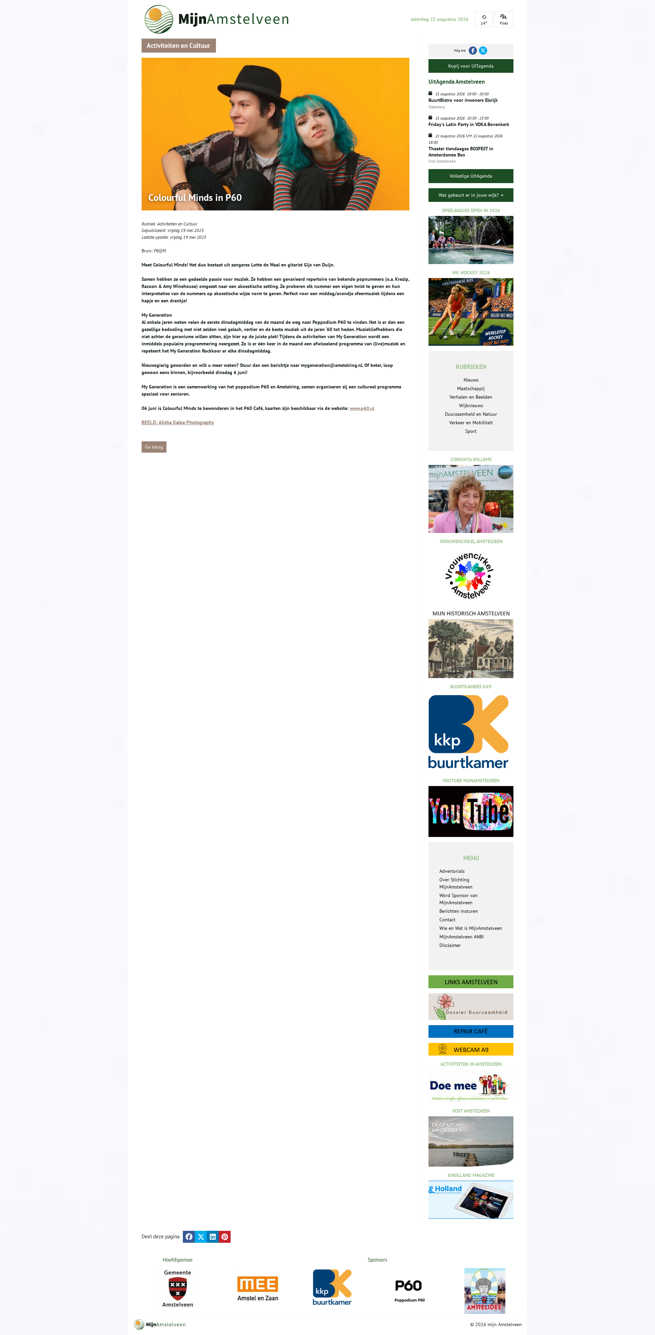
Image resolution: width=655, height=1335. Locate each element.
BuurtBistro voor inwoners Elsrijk (463, 100)
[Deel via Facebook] (189, 1237)
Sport (471, 431)
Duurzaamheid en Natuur (471, 414)
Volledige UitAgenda (471, 176)
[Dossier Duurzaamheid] (470, 1006)
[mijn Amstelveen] (221, 19)
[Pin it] (225, 1237)
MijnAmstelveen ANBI (461, 937)
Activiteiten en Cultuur (177, 224)
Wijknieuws (471, 405)
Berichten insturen (458, 911)
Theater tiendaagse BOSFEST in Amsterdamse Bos (460, 152)
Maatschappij (471, 388)
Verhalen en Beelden (471, 397)
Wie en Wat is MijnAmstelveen (470, 928)
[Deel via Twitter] (201, 1237)
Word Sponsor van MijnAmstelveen (458, 899)
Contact (447, 920)
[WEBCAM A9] (470, 1049)
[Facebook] (473, 50)
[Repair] (470, 1031)
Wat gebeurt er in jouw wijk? (469, 195)
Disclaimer (450, 945)
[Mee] (264, 1288)
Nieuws (471, 380)
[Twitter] (483, 50)
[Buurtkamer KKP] (340, 1287)
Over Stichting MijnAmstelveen (455, 883)
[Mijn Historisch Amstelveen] (470, 644)
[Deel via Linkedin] (213, 1237)
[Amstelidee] (491, 1291)
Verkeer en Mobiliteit (471, 422)
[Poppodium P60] (415, 1288)
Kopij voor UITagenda (471, 66)
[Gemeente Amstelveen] (178, 1288)
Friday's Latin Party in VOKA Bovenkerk (468, 124)
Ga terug (154, 447)
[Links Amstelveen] (470, 981)
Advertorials (452, 871)
